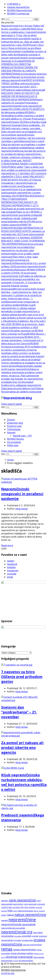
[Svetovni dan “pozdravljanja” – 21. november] (24, 700)
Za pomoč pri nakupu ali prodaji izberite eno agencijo (22, 747)
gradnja (4, 911)
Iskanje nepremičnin (18, 7)
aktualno (4, 900)
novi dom (38, 932)
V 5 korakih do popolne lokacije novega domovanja (21, 286)
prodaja (17, 940)
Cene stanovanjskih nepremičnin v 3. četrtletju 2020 (22, 236)
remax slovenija (18, 953)
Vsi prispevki (14, 442)
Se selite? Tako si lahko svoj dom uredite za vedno (22, 168)
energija (39, 907)
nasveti (4, 920)
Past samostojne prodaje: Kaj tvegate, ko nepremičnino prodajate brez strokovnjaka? (22, 379)
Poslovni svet (14, 426)
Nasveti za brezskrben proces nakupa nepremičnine (22, 78)
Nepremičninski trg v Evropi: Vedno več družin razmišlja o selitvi (22, 27)
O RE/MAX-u (13, 4)
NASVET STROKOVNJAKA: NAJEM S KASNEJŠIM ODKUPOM (22, 164)
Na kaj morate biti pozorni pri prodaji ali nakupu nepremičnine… (23, 152)
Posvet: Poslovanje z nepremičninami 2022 (23, 120)
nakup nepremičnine (30, 914)
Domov (11, 419)
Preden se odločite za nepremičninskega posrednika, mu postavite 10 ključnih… (23, 279)
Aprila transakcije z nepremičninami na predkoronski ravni (21, 183)
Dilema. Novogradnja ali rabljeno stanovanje (22, 390)
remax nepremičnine (24, 949)
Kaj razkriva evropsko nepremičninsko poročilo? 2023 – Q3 (20, 86)
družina (32, 907)
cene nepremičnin (22, 900)
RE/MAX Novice (15, 439)
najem (3, 915)
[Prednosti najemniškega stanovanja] (24, 808)
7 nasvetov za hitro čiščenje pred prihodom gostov (21, 676)
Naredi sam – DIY (22, 435)
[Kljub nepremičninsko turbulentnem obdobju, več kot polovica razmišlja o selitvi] (12, 768)
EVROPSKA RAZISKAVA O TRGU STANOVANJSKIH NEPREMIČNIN (22, 199)
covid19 (4, 907)
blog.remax (21, 508)
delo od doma (14, 907)
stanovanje (25, 957)
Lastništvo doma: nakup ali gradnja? (21, 359)
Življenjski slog (15, 422)
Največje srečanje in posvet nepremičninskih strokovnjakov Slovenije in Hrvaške (22, 58)
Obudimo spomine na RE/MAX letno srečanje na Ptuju (22, 332)
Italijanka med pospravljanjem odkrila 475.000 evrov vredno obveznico (21, 221)
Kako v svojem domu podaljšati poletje (23, 146)
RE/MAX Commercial (18, 13)
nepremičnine (22, 919)
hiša (9, 910)
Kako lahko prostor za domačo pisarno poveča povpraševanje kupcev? (22, 355)
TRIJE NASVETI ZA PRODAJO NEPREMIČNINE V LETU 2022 (20, 205)
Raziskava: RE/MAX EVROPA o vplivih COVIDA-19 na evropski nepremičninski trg (23, 273)
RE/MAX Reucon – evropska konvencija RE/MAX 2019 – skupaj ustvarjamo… (23, 337)
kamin (36, 911)
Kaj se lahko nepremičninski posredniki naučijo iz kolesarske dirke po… (21, 38)
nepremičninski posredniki (13, 928)
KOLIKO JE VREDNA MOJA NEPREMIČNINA (19, 98)
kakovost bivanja (25, 910)
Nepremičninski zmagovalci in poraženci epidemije (20, 303)
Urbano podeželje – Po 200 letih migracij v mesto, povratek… (23, 127)
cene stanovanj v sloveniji (34, 904)
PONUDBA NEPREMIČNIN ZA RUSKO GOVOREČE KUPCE (22, 229)
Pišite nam (12, 445)
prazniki (35, 936)
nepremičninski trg (16, 931)
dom (26, 907)
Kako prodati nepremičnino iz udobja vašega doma (20, 313)
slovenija (11, 957)
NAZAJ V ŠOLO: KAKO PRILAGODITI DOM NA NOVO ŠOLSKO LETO (22, 178)
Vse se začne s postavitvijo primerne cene (23, 350)
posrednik (26, 936)
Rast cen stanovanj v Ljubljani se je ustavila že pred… (21, 295)
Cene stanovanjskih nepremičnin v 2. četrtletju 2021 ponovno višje (23, 173)
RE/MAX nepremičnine (13, 970)
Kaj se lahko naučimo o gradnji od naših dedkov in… (22, 117)
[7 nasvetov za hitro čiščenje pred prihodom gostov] (16, 664)
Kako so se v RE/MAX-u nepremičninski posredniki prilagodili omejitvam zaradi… (21, 215)
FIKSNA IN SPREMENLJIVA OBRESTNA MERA (18, 64)
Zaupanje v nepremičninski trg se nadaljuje (18, 188)
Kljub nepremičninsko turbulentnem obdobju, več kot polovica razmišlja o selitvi (23, 138)
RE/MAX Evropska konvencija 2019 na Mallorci (21, 345)
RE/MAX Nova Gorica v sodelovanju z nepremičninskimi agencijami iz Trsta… (23, 32)
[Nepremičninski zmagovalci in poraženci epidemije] (24, 482)
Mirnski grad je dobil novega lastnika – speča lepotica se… (23, 290)
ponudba (17, 936)
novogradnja (7, 936)
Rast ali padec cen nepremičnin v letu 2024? (22, 43)
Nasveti (11, 432)
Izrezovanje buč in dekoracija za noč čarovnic (22, 342)
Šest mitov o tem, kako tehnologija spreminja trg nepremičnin (19, 260)
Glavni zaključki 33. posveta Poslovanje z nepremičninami (22, 103)
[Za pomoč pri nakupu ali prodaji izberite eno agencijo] (24, 735)
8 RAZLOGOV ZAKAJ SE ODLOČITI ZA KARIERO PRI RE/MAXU (23, 93)
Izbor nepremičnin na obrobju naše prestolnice (18, 250)
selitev (29, 953)
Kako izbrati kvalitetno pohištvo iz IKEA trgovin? (22, 327)
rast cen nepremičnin (32, 944)
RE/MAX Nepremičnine (19, 10)
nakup (10, 914)
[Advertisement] (27, 861)
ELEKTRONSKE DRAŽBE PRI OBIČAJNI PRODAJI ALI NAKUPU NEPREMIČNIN (19, 70)
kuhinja (42, 911)
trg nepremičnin (26, 960)
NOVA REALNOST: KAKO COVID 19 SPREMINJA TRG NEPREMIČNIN (23, 241)
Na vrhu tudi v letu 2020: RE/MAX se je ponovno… (23, 322)
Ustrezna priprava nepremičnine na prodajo (22, 245)
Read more (7, 545)
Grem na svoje (22, 144)
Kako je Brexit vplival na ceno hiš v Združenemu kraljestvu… (23, 319)
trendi (15, 961)
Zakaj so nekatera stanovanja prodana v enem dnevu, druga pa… (21, 372)
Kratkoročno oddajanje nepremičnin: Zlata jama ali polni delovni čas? (21, 387)
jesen (15, 911)
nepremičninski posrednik (18, 924)
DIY (22, 907)
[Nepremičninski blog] (16, 398)
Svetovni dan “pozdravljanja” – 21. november (19, 712)
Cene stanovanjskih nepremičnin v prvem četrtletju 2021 (21, 192)
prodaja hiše (27, 940)
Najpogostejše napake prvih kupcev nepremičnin (21, 367)
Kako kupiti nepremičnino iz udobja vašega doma (18, 308)
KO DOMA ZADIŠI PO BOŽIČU (26, 109)
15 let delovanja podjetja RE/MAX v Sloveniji (22, 112)
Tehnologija (13, 429)
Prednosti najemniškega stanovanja (24, 89)
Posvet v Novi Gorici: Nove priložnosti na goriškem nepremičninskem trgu (22, 48)
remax (6, 949)
